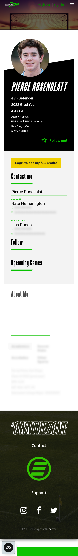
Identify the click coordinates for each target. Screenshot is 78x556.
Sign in (59, 4)
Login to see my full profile (36, 163)
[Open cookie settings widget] (8, 547)
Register (44, 4)
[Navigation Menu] (72, 5)
